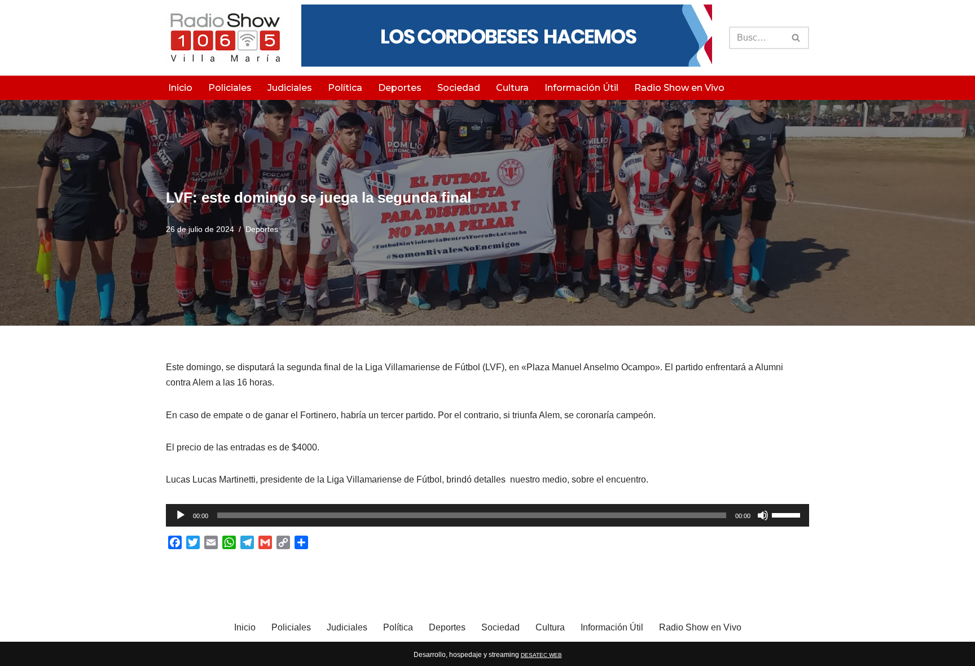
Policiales (230, 87)
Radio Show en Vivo (679, 87)
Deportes (399, 87)
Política (345, 87)
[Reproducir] (180, 515)
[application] (487, 515)
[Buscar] (796, 38)
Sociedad (458, 87)
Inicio (180, 87)
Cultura (512, 87)
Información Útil (581, 87)
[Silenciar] (762, 515)
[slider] (787, 514)
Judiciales (289, 87)
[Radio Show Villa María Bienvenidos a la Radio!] (225, 38)
